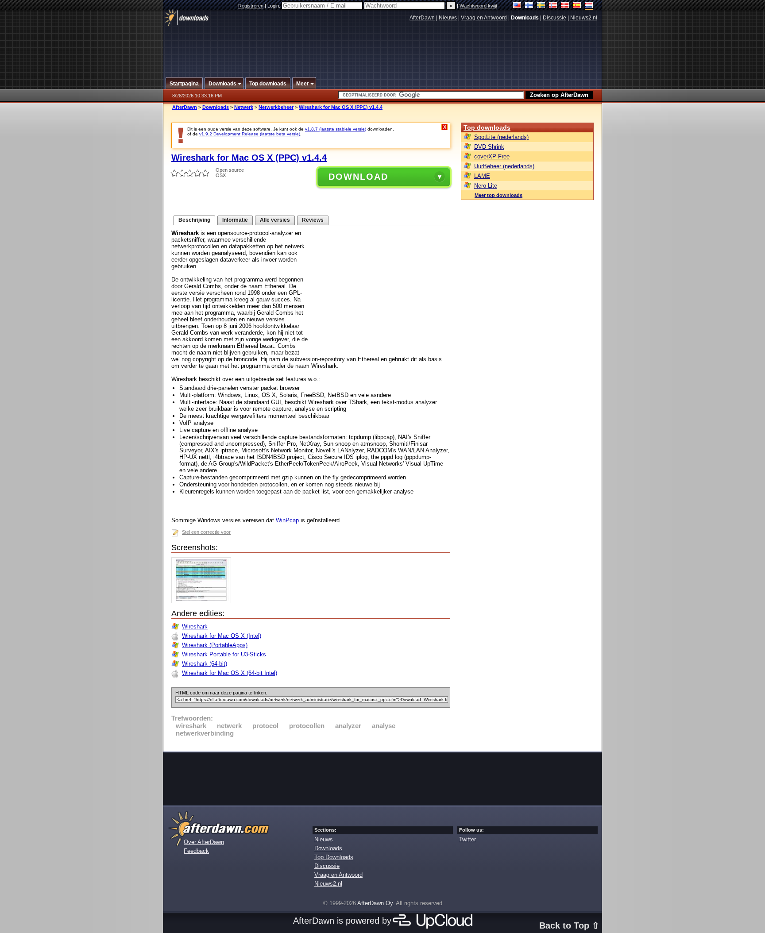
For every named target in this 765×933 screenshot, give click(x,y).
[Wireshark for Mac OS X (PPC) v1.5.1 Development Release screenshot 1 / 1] (203, 601)
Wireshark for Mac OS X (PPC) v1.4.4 (340, 107)
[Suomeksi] (529, 6)
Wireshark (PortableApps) (214, 645)
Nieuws (448, 18)
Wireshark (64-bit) (204, 663)
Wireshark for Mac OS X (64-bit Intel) (229, 673)
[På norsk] (553, 6)
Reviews (313, 220)
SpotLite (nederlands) (501, 137)
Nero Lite (485, 185)
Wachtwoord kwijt (478, 5)
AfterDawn (422, 18)
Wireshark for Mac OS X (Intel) (221, 635)
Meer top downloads (498, 195)
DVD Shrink (489, 146)
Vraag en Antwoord (484, 18)
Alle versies (275, 220)
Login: (274, 5)
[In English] (517, 6)
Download (358, 176)
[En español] (577, 6)
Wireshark (195, 626)
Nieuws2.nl (583, 18)
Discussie (554, 18)
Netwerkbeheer (276, 107)
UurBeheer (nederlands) (504, 166)
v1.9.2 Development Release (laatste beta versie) (249, 133)
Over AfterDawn (204, 842)
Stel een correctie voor (206, 532)
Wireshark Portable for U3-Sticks (224, 654)
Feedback (196, 851)
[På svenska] (541, 6)
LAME (482, 176)
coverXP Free (492, 156)
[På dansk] (565, 6)
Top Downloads (333, 857)
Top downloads (487, 127)
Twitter (467, 839)
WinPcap (287, 520)
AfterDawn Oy (375, 903)
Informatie (235, 220)
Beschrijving (194, 220)
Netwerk (243, 107)
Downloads (215, 107)
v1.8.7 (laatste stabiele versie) (335, 129)
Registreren (250, 5)
